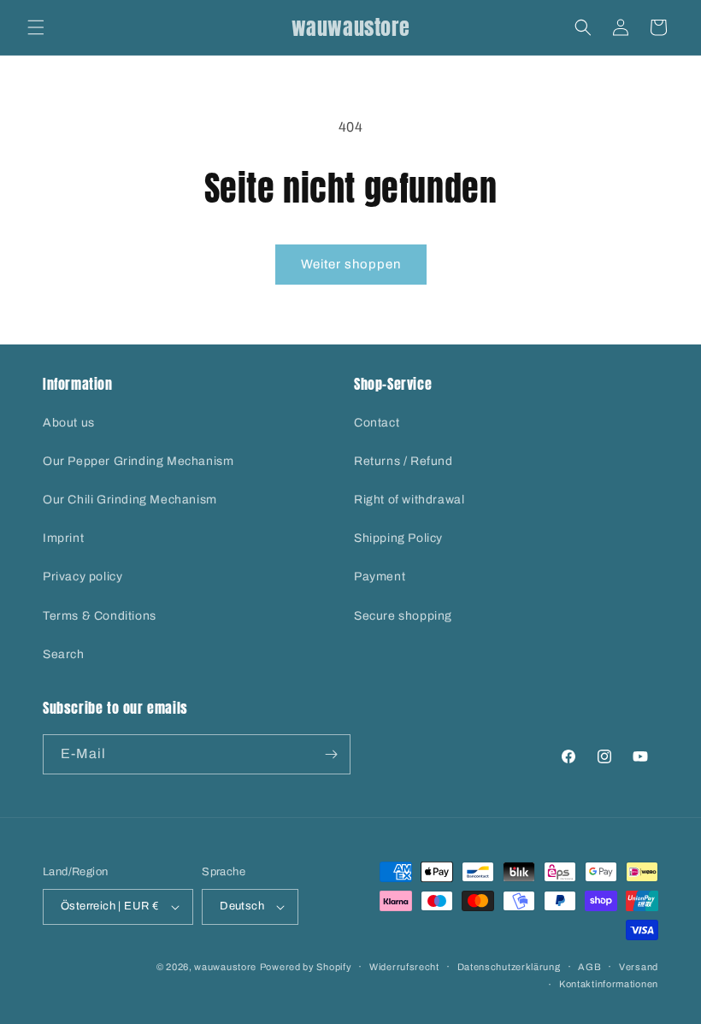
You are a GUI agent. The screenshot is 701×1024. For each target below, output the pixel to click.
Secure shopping (403, 615)
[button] (36, 27)
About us (69, 422)
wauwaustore (225, 967)
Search (64, 654)
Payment (379, 576)
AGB (589, 967)
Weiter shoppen (351, 264)
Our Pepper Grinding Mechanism (138, 461)
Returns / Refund (403, 461)
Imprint (63, 538)
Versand (638, 967)
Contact (376, 422)
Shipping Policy (398, 538)
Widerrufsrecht (404, 967)
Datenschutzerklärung (509, 967)
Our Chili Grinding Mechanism (130, 499)
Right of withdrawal (409, 499)
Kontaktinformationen (608, 984)
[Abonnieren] (331, 754)
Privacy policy (82, 576)
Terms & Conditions (99, 615)
